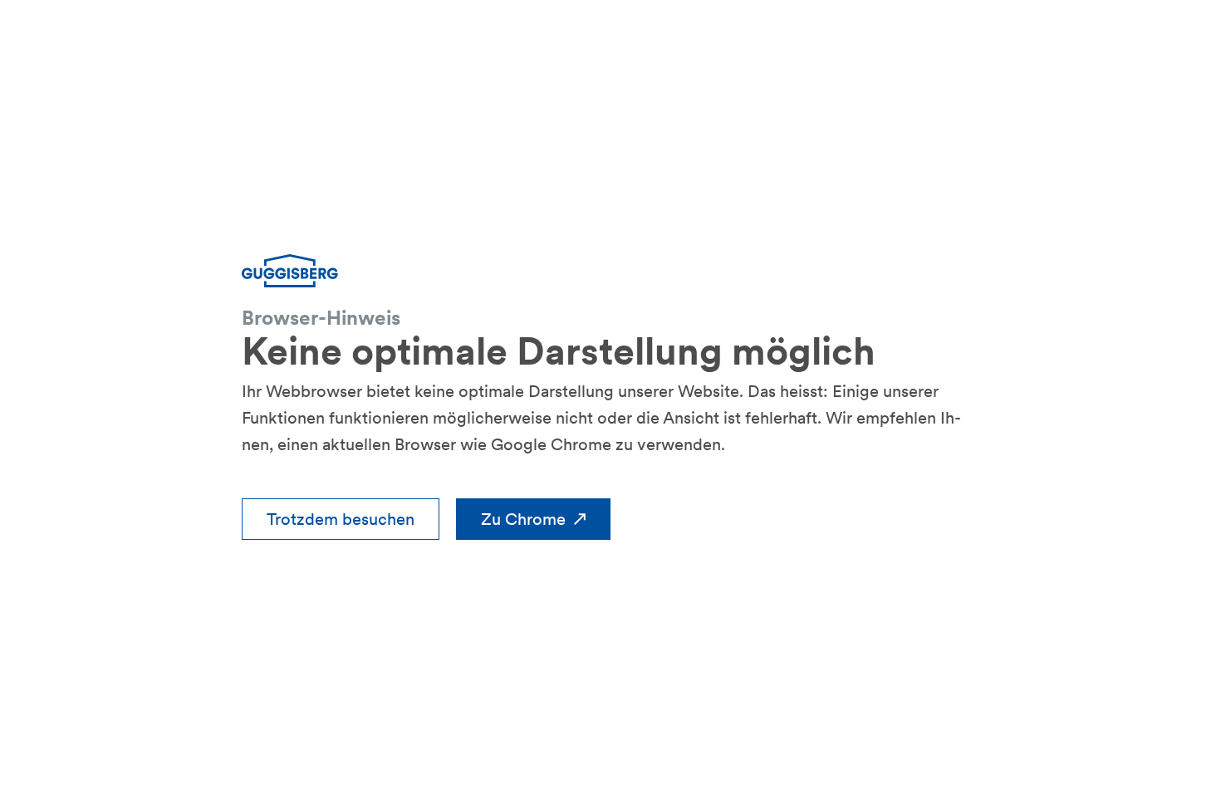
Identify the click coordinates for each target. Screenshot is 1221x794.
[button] (340, 519)
